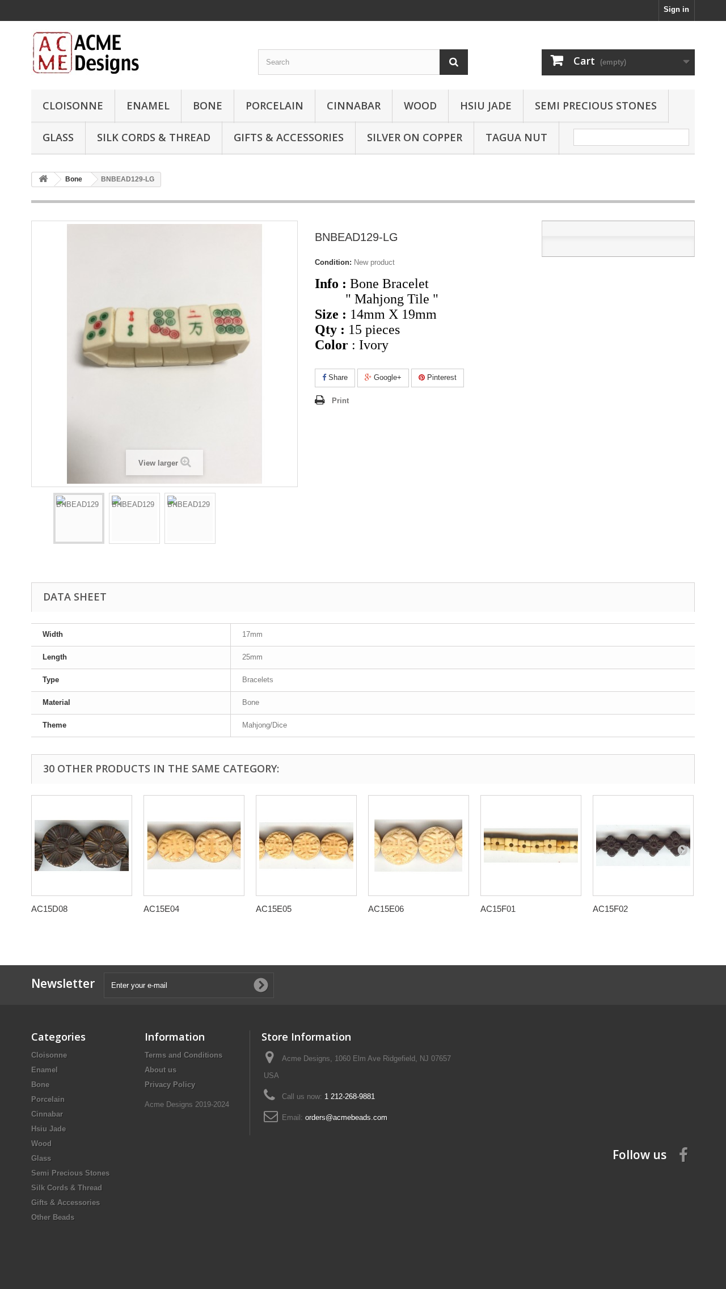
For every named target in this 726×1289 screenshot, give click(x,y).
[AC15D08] (81, 845)
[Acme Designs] (136, 52)
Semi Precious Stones (596, 105)
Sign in (676, 9)
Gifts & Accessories (289, 137)
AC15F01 (498, 909)
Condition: (333, 262)
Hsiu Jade (486, 105)
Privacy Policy (170, 1084)
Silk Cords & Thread (153, 137)
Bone (207, 105)
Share (337, 377)
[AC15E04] (193, 845)
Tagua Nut (516, 137)
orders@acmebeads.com (346, 1117)
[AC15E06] (418, 845)
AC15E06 (386, 909)
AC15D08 (49, 909)
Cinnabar (354, 105)
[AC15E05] (306, 845)
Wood (420, 105)
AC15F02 (610, 909)
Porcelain (274, 105)
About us (160, 1070)
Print (340, 400)
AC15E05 (274, 909)
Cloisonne (73, 105)
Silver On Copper (414, 137)
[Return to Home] (43, 179)
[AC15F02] (643, 845)
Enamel (148, 105)
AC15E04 (161, 909)
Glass (58, 137)
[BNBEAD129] (79, 518)
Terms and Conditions (183, 1055)
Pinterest (441, 377)
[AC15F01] (530, 845)
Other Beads (52, 1217)
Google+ (387, 377)
